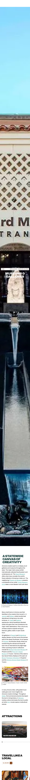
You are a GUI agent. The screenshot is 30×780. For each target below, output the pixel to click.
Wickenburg (22, 635)
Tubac (11, 620)
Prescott (13, 635)
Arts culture (13, 269)
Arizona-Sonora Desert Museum (16, 660)
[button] (26, 2)
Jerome (4, 616)
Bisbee (11, 616)
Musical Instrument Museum (17, 649)
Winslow (5, 641)
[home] (9, 2)
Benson (21, 698)
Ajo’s (8, 702)
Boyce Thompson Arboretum (10, 658)
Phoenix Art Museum (15, 580)
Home (3, 269)
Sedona (18, 620)
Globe (4, 696)
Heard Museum (20, 574)
